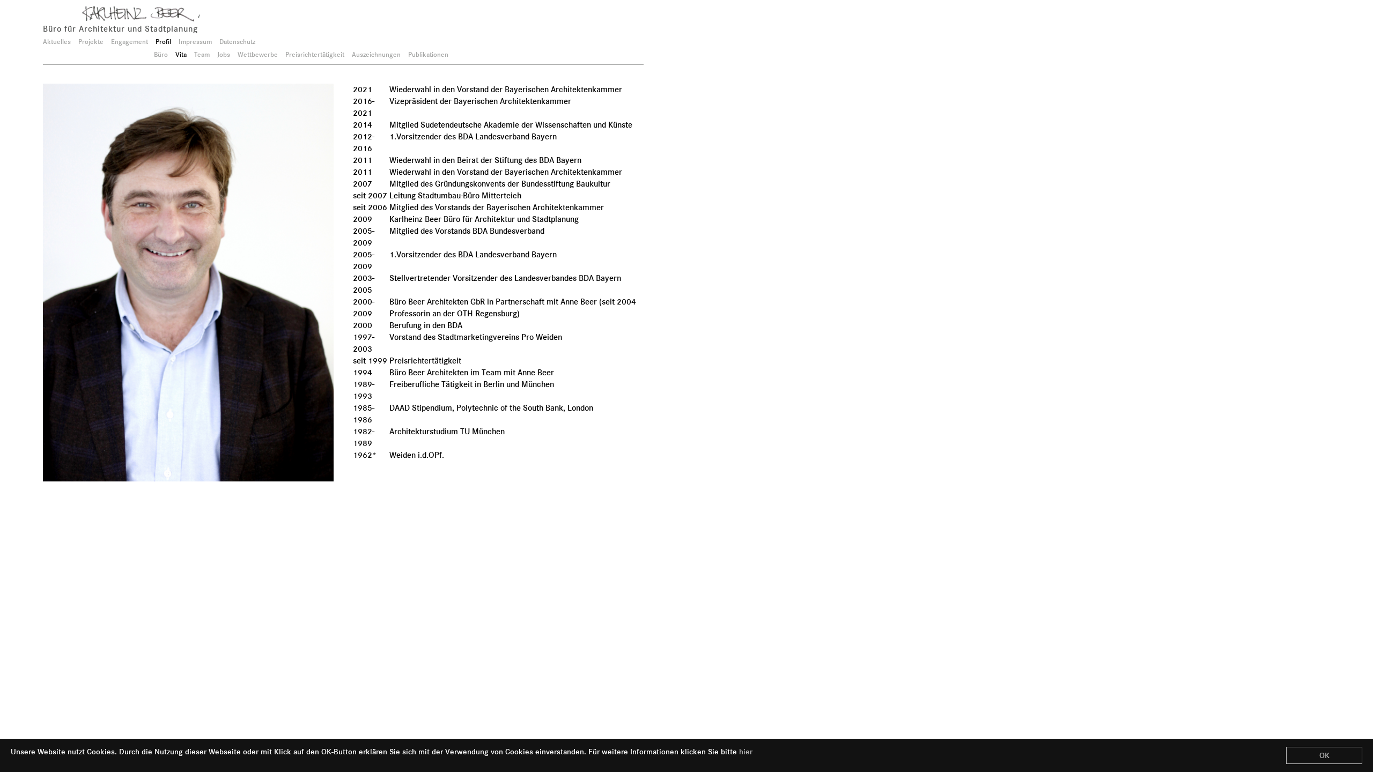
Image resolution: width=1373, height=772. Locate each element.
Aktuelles (57, 42)
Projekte (91, 42)
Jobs (223, 54)
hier (745, 751)
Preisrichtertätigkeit (314, 54)
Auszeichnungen (376, 54)
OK (1324, 755)
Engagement (129, 42)
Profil (163, 42)
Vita (181, 54)
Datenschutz (237, 42)
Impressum (195, 42)
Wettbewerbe (258, 54)
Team (202, 54)
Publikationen (428, 54)
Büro (161, 54)
